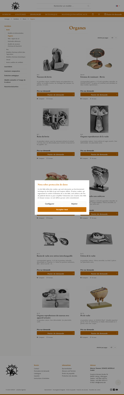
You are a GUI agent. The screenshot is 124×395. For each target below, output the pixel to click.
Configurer (49, 204)
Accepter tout (62, 209)
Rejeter (74, 204)
